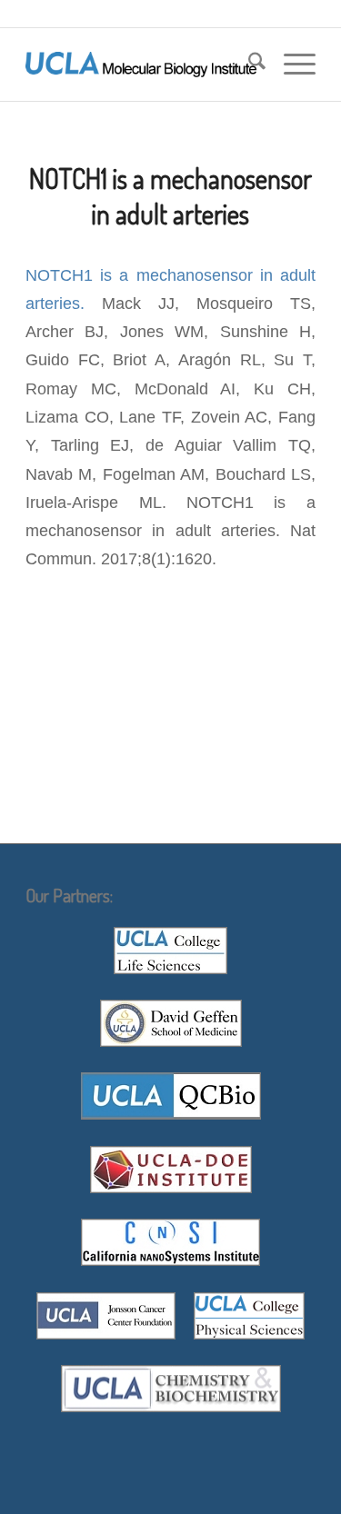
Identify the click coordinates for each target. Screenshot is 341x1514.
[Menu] (291, 64)
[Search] (248, 64)
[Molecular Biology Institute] (141, 64)
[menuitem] (248, 64)
